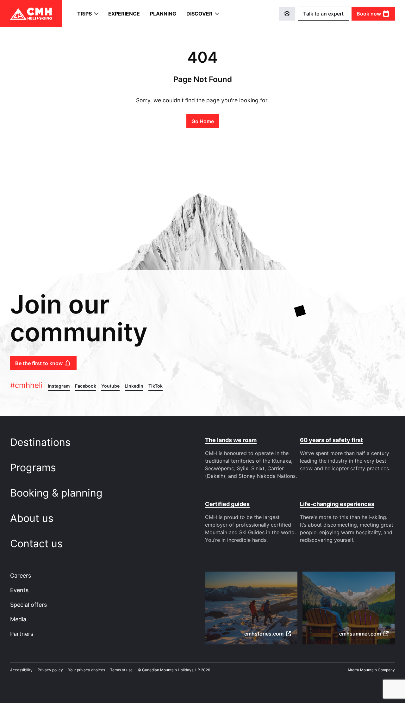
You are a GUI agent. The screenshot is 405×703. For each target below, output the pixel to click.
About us (33, 518)
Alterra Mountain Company (371, 670)
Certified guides (227, 504)
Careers (20, 575)
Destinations (41, 442)
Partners (21, 633)
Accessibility (21, 670)
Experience (124, 13)
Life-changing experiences (337, 504)
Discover (199, 13)
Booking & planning (57, 493)
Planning (163, 13)
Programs (34, 467)
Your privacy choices (86, 670)
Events (19, 590)
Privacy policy (50, 670)
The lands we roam (231, 440)
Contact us (37, 543)
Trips (84, 13)
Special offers (28, 604)
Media (18, 619)
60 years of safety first (331, 440)
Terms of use (121, 670)
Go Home (202, 121)
